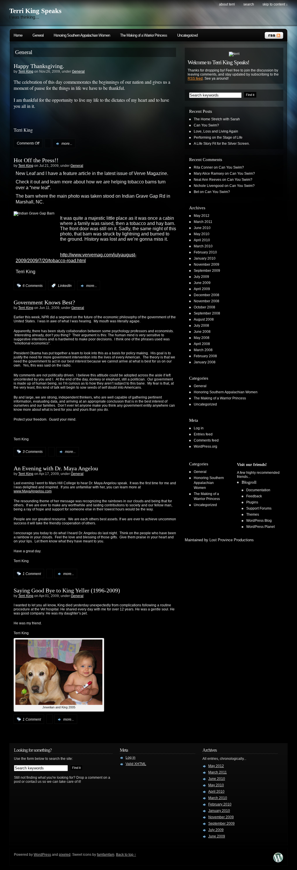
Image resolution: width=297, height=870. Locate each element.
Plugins (252, 502)
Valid (136, 764)
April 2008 (202, 344)
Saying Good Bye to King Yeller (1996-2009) (67, 590)
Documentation (258, 490)
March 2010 (203, 246)
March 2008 (203, 350)
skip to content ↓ (275, 4)
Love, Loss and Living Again (216, 131)
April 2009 (202, 289)
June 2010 (202, 228)
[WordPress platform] (278, 860)
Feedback (254, 496)
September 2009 (207, 271)
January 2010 (204, 258)
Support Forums (258, 508)
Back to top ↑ (126, 855)
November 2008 (206, 301)
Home (18, 35)
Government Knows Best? (44, 302)
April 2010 (202, 240)
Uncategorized (187, 35)
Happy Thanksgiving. (39, 66)
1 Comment (32, 574)
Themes (252, 514)
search (248, 4)
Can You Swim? (206, 125)
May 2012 (201, 216)
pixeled (64, 855)
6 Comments (33, 286)
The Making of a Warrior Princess (143, 35)
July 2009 (201, 277)
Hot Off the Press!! (36, 160)
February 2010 (205, 252)
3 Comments (33, 452)
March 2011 (203, 222)
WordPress (42, 855)
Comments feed (206, 440)
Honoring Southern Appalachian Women (82, 35)
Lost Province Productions (231, 540)
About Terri (227, 4)
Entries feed (203, 434)
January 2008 (204, 362)
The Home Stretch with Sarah (217, 119)
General (38, 35)
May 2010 (201, 234)
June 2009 (202, 283)
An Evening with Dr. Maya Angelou (56, 468)
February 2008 (205, 356)
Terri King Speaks (35, 11)
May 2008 (201, 338)
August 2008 (204, 319)
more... (66, 144)
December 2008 (206, 295)
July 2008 (201, 326)
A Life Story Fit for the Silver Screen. (222, 144)
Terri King (25, 71)
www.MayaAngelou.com (33, 491)
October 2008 (204, 307)
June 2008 (202, 332)
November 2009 (206, 264)
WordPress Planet (260, 527)
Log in (199, 428)
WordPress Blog (259, 521)
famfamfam (105, 855)
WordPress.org (205, 446)
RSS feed (195, 78)
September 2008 (207, 313)
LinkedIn (65, 286)
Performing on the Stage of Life (218, 137)
